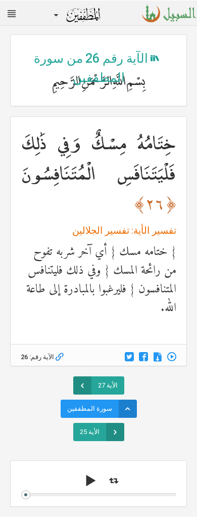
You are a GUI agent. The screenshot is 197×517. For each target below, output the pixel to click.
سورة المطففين (89, 408)
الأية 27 (108, 385)
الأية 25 (90, 432)
